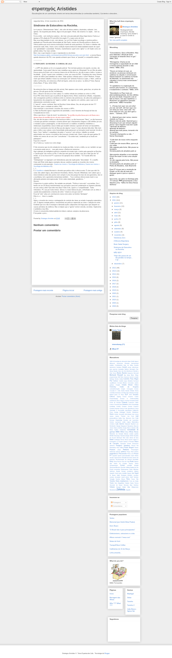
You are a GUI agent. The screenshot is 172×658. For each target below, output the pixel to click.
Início (112, 594)
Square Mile (130, 473)
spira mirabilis (123, 473)
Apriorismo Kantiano (115, 367)
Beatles (116, 371)
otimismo (112, 445)
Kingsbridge (119, 420)
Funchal (116, 404)
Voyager (118, 487)
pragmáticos (114, 453)
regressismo (117, 457)
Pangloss (119, 445)
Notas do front (115, 541)
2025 (114, 303)
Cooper (123, 389)
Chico (136, 385)
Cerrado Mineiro (122, 383)
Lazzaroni (118, 422)
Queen (120, 455)
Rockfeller (135, 459)
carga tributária (128, 381)
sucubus (136, 475)
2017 (114, 284)
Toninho (130, 601)
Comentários (117, 506)
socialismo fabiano (132, 471)
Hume (112, 414)
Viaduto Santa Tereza (131, 483)
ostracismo (135, 443)
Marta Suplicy (114, 429)
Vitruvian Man (128, 485)
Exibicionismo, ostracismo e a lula (122, 533)
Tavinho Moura (120, 479)
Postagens (116, 502)
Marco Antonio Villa (132, 428)
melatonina (123, 429)
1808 (111, 361)
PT (111, 455)
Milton (122, 432)
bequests (130, 373)
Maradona (130, 426)
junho (116, 219)
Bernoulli (136, 373)
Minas (127, 432)
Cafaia (121, 379)
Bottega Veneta (114, 379)
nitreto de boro (134, 437)
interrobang (128, 414)
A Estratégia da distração (120, 361)
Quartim (114, 455)
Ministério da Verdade (116, 434)
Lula (116, 424)
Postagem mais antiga (93, 290)
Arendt (124, 367)
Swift (131, 477)
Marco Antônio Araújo (120, 428)
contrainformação (115, 389)
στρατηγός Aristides (54, 8)
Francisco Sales (133, 402)
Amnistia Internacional (131, 363)
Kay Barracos (127, 418)
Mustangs (117, 435)
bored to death (134, 377)
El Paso (121, 394)
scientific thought (132, 465)
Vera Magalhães (119, 483)
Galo (120, 404)
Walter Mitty (126, 487)
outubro (117, 232)
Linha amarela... (116, 553)
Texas (133, 479)
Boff (119, 377)
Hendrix (128, 412)
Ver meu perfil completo (118, 40)
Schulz (122, 465)
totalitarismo (124, 481)
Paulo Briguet (129, 447)
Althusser (112, 363)
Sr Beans (113, 475)
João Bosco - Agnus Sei (132, 610)
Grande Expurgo (114, 408)
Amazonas (120, 363)
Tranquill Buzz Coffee (117, 545)
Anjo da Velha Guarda (131, 365)
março (116, 209)
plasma (118, 451)
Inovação (121, 414)
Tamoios (136, 477)
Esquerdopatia (114, 398)
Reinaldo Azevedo (127, 457)
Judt (136, 416)
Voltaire (112, 487)
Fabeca (122, 400)
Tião (137, 479)
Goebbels (112, 406)
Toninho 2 (130, 605)
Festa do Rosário (115, 402)
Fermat (127, 400)
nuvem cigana (133, 439)
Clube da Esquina (129, 387)
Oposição (123, 443)
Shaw (130, 469)
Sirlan (129, 597)
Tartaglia (112, 479)
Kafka (120, 418)
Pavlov (136, 447)
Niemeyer (119, 437)
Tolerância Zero (119, 238)
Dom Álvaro (114, 526)
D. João (117, 390)
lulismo (121, 424)
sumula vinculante (115, 477)
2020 (114, 293)
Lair (130, 420)
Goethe (118, 406)
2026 (114, 306)
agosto (117, 225)
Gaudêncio (40, 170)
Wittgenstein (135, 487)
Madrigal (130, 594)
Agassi (136, 361)
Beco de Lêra (122, 371)
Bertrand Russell (116, 375)
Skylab (118, 471)
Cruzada (112, 390)
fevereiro (117, 206)
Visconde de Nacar (116, 485)
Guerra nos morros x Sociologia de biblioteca (69, 164)
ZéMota (120, 489)
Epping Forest (121, 396)
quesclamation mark (128, 455)
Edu (127, 392)
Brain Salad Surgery (121, 244)
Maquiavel (124, 426)
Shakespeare (124, 469)
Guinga (116, 412)
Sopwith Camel (114, 473)
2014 (114, 274)
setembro (118, 229)
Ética (118, 400)
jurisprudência (114, 418)
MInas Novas (133, 432)
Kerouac (112, 420)
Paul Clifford (120, 447)
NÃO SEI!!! (118, 252)
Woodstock (113, 490)
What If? (115, 349)
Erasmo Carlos (133, 396)
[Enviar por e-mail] (66, 218)
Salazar (136, 461)
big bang (127, 375)
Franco (112, 404)
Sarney (131, 463)
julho (116, 222)
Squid (136, 473)
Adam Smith (130, 361)
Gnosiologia (135, 404)
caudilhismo (113, 383)
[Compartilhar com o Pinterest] (75, 218)
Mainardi (127, 424)
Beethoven (130, 371)
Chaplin (118, 385)
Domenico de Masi (120, 392)
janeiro (117, 203)
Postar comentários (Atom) (71, 296)
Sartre (136, 463)
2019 (114, 290)
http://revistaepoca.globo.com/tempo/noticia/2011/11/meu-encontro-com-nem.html (61, 55)
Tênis (128, 479)
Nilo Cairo (126, 437)
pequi (119, 449)
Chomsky (113, 387)
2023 (114, 300)
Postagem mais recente (43, 290)
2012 (114, 268)
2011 (114, 200)
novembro (118, 235)
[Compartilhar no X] (70, 218)
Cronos (136, 389)
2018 (114, 287)
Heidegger (122, 412)
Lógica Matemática (132, 422)
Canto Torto (117, 330)
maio (116, 216)
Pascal (133, 445)
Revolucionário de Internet (124, 459)
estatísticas (113, 400)
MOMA (112, 435)
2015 (114, 277)
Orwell (129, 443)
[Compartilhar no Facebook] (72, 218)
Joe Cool (130, 416)
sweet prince (125, 477)
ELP (126, 394)
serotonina (117, 469)
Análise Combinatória (116, 365)
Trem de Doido (133, 481)
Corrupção (130, 389)
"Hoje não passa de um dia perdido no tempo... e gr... (123, 258)
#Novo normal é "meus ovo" (120, 537)
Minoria (126, 434)
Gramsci (136, 406)
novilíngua (117, 439)
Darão (123, 390)
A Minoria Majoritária (121, 241)
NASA (131, 435)
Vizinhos (136, 485)
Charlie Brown (127, 385)
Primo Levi (130, 453)
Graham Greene (127, 406)
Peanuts (112, 450)
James (111, 416)
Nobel (111, 439)
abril (116, 212)
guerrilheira (128, 410)
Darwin (127, 390)
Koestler (125, 420)
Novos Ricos (124, 439)
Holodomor (135, 412)
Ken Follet (135, 418)
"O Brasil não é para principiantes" (122, 530)
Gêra (129, 404)
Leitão (124, 422)
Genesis (125, 404)
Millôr (118, 432)
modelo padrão (133, 434)
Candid (121, 381)
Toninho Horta (114, 481)
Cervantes (131, 383)
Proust (136, 453)
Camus (115, 381)
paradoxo (127, 445)
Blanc (132, 375)
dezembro (118, 264)
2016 (114, 280)
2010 (114, 197)
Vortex (112, 518)
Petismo (126, 450)
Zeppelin (128, 490)
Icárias (116, 414)
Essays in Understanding (129, 398)
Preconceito (123, 453)
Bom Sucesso (125, 377)
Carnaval (135, 381)
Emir (130, 394)
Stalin (118, 475)
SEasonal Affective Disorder (118, 467)
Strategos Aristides (130, 27)
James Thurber (120, 416)
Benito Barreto (122, 373)
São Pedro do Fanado (118, 463)
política (123, 451)
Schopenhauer (114, 465)
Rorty (111, 461)
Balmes (127, 369)
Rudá (132, 461)
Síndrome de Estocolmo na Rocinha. (123, 248)
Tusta (111, 483)
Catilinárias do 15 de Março (120, 549)
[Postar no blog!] (68, 218)
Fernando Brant (133, 400)
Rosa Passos (118, 461)
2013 (114, 271)
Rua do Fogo (126, 461)
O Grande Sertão (122, 441)
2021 (114, 296)
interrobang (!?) (118, 344)
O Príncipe (131, 441)
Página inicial (68, 290)
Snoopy (123, 471)
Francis (124, 402)
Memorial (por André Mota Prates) (122, 522)
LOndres (112, 424)
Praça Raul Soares (132, 451)
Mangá (118, 426)
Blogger (107, 653)
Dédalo (132, 390)
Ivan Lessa (135, 414)
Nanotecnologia (124, 435)
